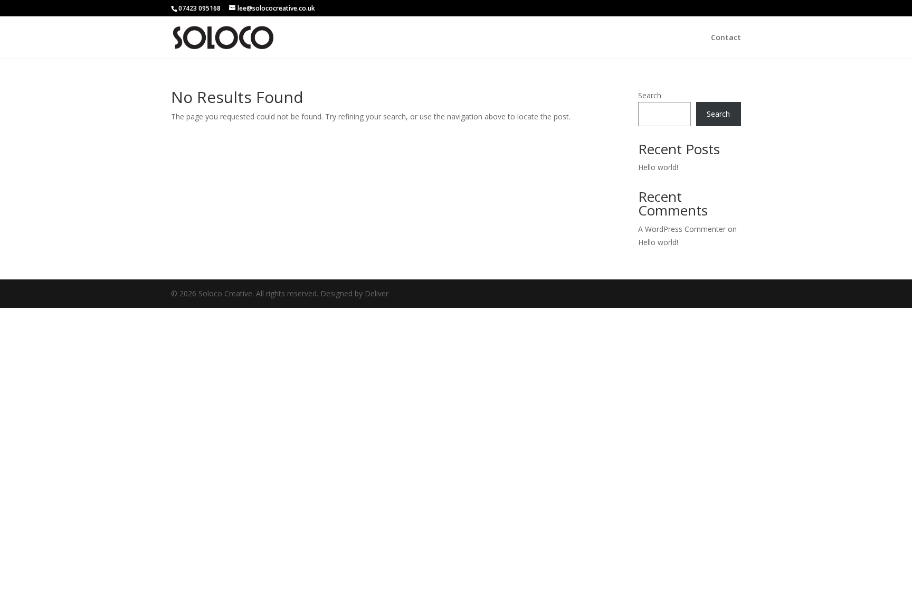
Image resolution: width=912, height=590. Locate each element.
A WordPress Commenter (682, 229)
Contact (726, 38)
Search (649, 95)
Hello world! (658, 167)
